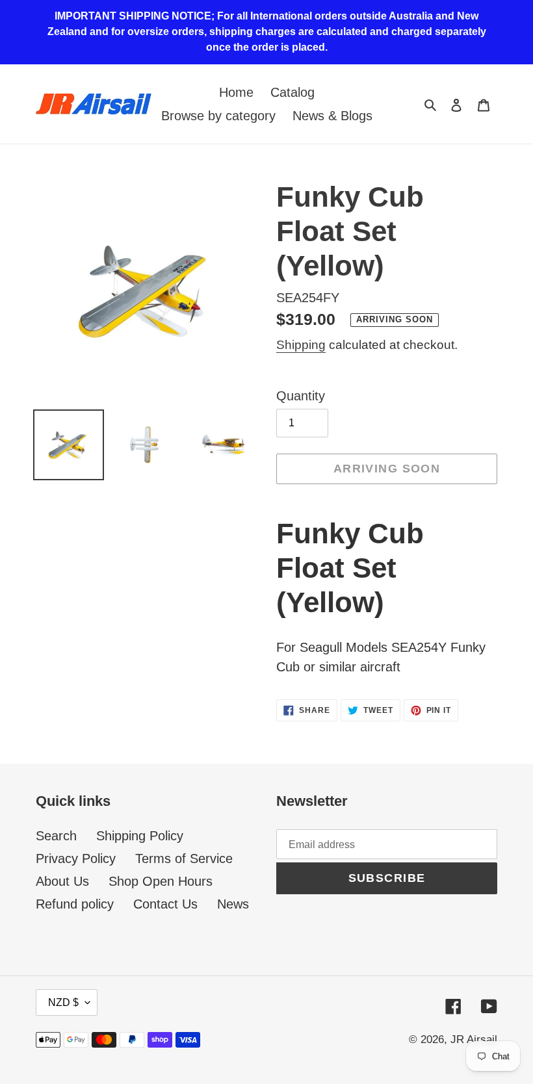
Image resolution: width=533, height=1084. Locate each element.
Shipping (301, 345)
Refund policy (75, 904)
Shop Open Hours (161, 881)
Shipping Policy (139, 836)
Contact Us (165, 904)
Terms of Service (184, 858)
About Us (62, 881)
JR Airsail (473, 1039)
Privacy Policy (76, 858)
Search (56, 836)
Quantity (300, 396)
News (233, 904)
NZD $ (63, 1002)
